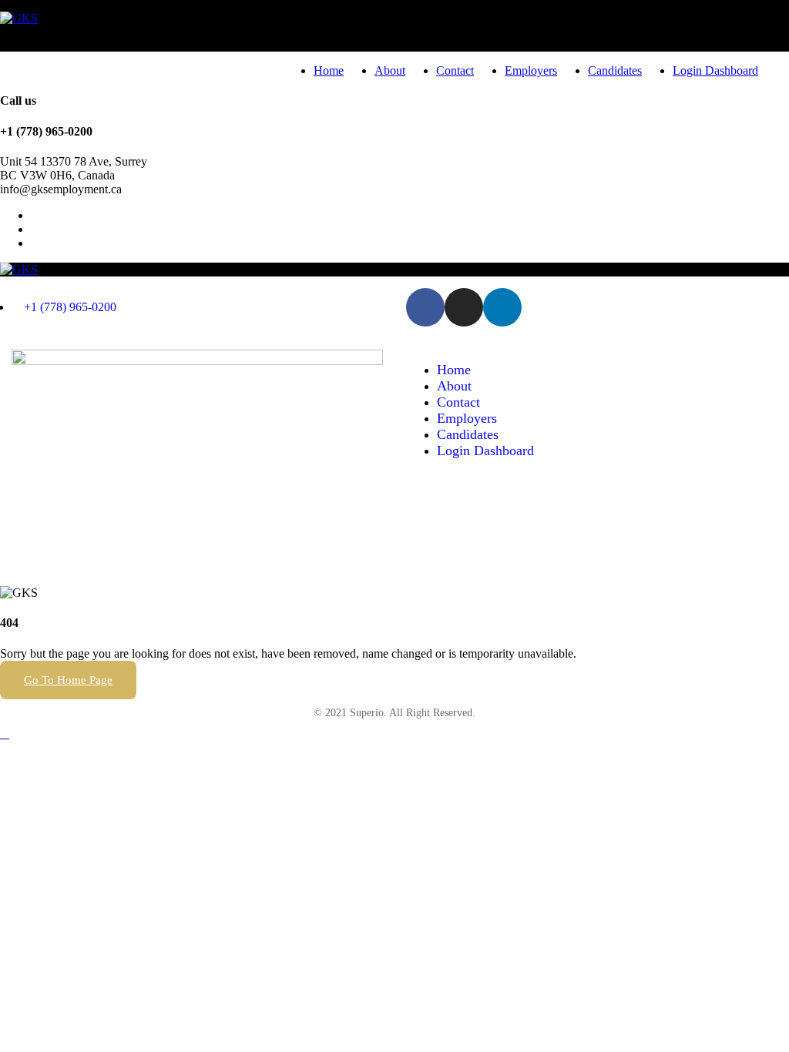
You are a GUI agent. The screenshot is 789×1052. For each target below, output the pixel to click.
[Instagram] (464, 307)
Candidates (615, 70)
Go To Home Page (68, 680)
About (389, 70)
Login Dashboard (715, 70)
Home (329, 70)
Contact (455, 70)
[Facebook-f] (425, 307)
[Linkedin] (502, 307)
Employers (531, 70)
